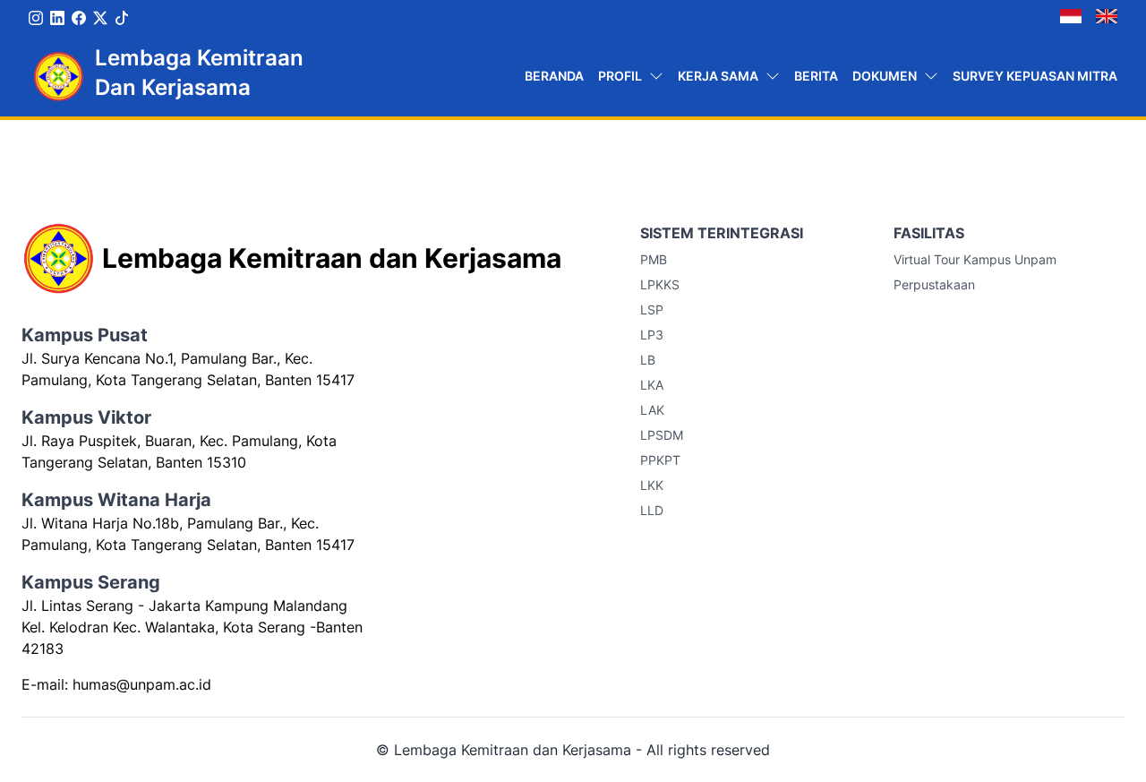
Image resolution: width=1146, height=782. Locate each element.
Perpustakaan (934, 284)
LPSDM (661, 435)
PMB (653, 259)
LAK (652, 409)
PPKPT (660, 460)
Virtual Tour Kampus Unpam (975, 259)
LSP (651, 309)
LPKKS (660, 284)
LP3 (651, 334)
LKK (651, 485)
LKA (651, 384)
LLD (651, 510)
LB (647, 359)
